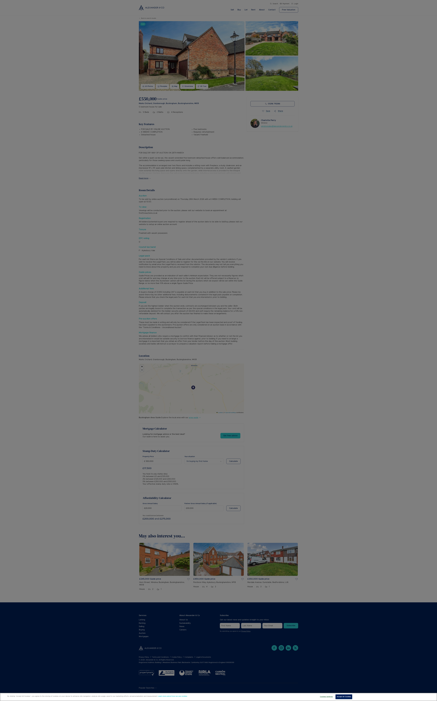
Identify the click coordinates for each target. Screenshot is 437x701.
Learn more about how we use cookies (172, 696)
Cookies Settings (326, 696)
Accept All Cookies (344, 696)
